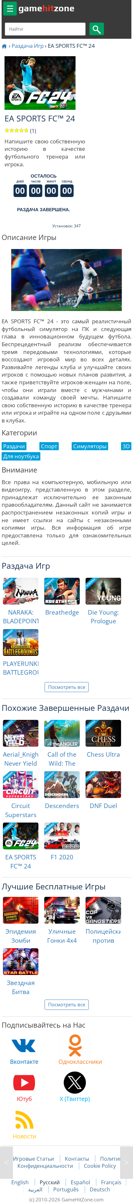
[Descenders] (62, 784)
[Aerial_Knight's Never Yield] (20, 733)
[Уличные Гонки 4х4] (62, 910)
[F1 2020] (62, 836)
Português (66, 1189)
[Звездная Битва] (20, 961)
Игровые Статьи (33, 1158)
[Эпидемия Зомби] (20, 910)
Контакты (77, 1158)
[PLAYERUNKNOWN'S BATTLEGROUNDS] (20, 642)
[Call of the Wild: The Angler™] (62, 733)
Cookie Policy (100, 1165)
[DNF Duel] (103, 784)
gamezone (46, 8)
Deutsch (100, 1189)
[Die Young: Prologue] (103, 591)
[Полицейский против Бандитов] (103, 910)
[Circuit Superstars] (20, 784)
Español (81, 1182)
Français (111, 1182)
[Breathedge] (62, 591)
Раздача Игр (28, 45)
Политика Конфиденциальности (71, 1162)
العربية (36, 1189)
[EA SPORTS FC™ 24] (20, 836)
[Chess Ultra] (103, 733)
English (20, 1182)
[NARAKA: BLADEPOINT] (20, 591)
